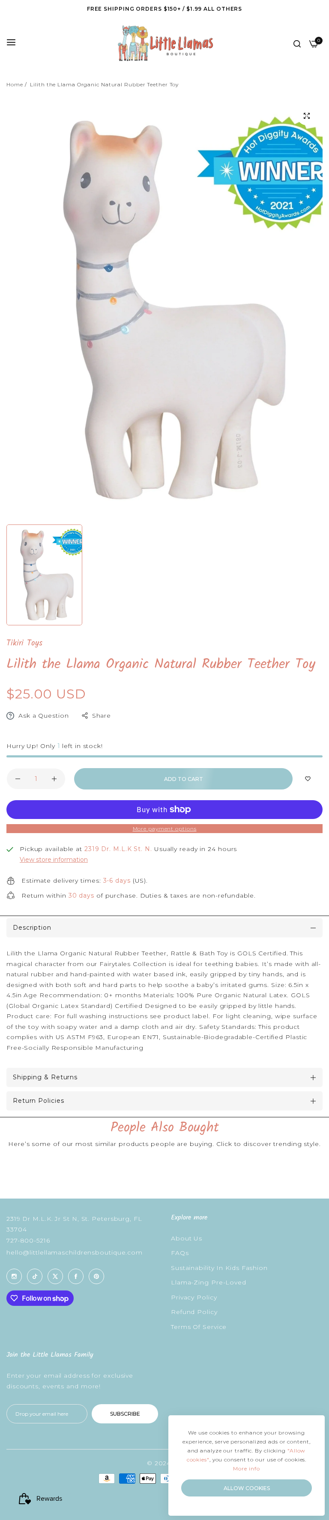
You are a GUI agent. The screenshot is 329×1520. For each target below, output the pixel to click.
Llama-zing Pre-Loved (208, 1282)
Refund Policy (194, 1312)
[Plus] (54, 778)
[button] (307, 778)
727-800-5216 (28, 1240)
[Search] (297, 43)
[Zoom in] (306, 115)
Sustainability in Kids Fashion (219, 1268)
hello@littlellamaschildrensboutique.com (74, 1252)
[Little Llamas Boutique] (164, 43)
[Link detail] (14, 1276)
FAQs (180, 1253)
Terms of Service (199, 1327)
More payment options (165, 828)
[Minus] (17, 778)
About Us (186, 1238)
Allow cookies (247, 1488)
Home (14, 84)
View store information (54, 859)
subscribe (125, 1414)
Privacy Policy (194, 1297)
